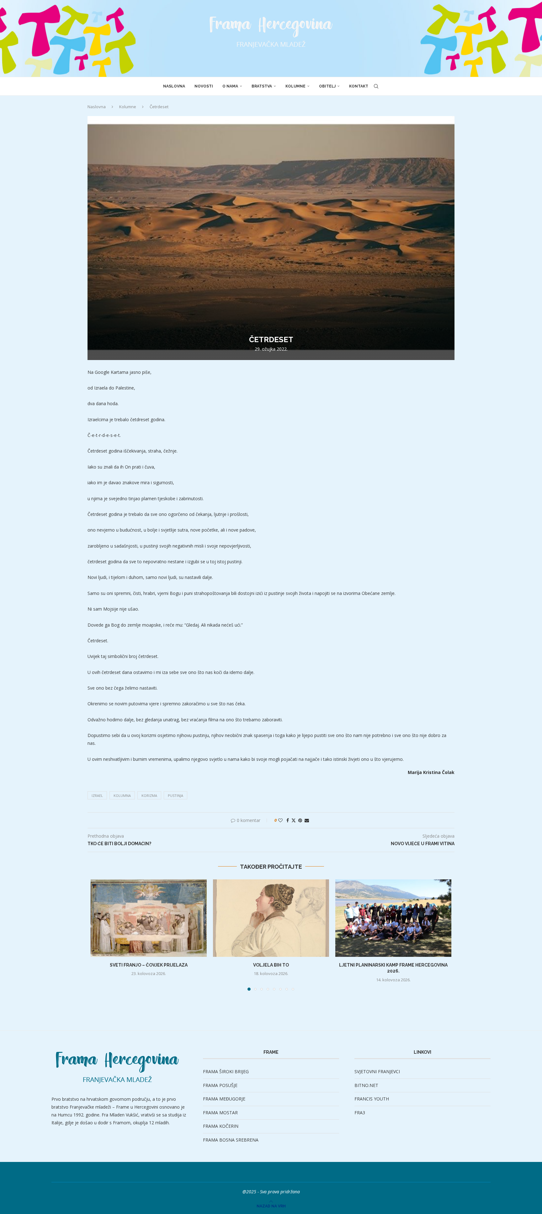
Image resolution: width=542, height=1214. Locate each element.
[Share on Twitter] (293, 820)
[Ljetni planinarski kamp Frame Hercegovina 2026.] (393, 918)
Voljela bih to (271, 964)
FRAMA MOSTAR (220, 1113)
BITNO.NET (366, 1085)
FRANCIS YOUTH (371, 1099)
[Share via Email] (307, 820)
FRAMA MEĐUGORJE (224, 1099)
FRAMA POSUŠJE (220, 1085)
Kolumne (295, 86)
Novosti (203, 86)
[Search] (376, 86)
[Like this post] (280, 820)
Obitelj (327, 86)
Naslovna (174, 86)
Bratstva (262, 86)
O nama (230, 86)
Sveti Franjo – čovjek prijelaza (149, 964)
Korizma (149, 795)
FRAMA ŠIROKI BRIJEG (226, 1071)
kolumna (122, 795)
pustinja (175, 795)
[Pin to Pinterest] (300, 820)
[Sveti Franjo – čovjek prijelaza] (149, 918)
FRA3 (359, 1113)
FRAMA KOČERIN (220, 1126)
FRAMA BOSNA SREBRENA (230, 1140)
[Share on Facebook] (287, 820)
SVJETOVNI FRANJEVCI (377, 1071)
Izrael (97, 795)
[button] (99, 934)
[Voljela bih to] (271, 918)
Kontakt (358, 86)
